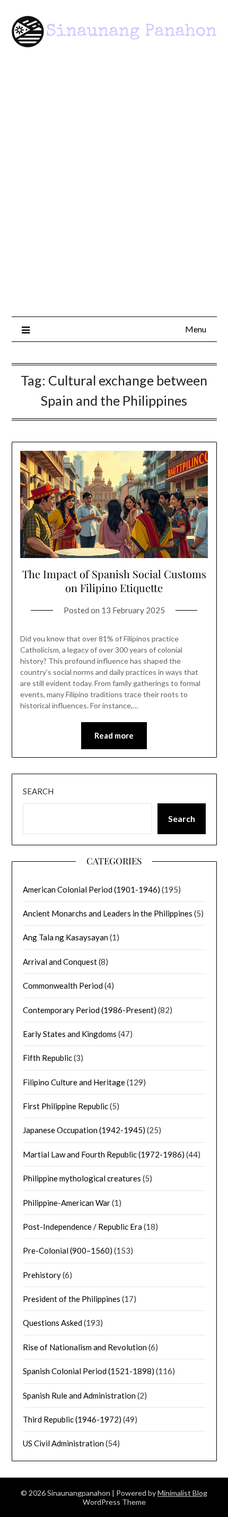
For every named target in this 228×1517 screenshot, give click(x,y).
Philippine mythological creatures (82, 1178)
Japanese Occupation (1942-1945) (84, 1130)
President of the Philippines (71, 1299)
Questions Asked (52, 1322)
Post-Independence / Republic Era (82, 1226)
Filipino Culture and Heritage (74, 1082)
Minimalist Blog (182, 1492)
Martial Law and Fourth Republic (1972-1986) (104, 1154)
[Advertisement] (114, 186)
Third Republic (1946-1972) (72, 1419)
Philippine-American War (66, 1202)
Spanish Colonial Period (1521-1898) (88, 1371)
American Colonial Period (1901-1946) (91, 889)
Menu (195, 329)
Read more (114, 735)
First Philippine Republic (65, 1106)
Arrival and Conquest (60, 961)
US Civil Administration (63, 1443)
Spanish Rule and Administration (79, 1395)
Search (38, 791)
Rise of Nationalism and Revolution (85, 1347)
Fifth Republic (47, 1057)
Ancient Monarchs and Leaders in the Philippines (107, 913)
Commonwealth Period (63, 985)
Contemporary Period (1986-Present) (89, 1010)
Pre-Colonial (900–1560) (67, 1250)
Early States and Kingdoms (70, 1034)
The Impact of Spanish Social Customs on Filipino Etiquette (114, 581)
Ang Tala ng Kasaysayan (65, 937)
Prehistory (42, 1275)
